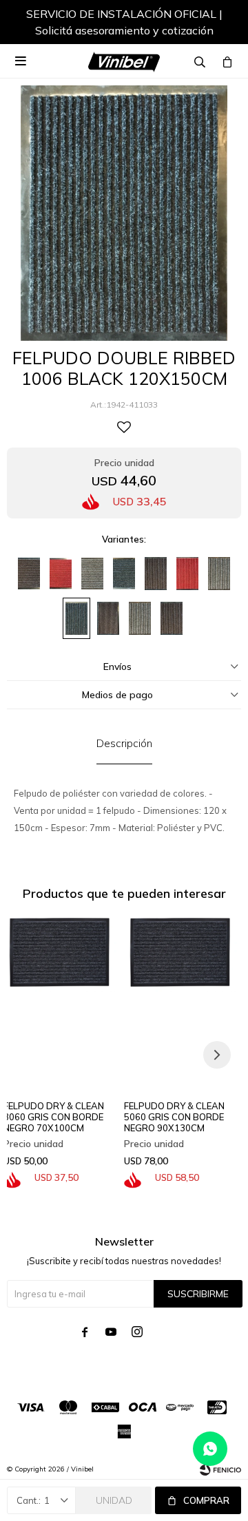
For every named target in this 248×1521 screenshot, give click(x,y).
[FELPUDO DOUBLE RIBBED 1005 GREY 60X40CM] (92, 573)
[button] (217, 24)
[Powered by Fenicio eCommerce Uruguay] (220, 1469)
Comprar (206, 1500)
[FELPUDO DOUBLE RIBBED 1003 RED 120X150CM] (187, 573)
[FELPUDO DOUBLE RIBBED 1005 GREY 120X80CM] (140, 618)
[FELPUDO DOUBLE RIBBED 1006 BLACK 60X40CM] (124, 573)
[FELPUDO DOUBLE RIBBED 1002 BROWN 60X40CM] (29, 573)
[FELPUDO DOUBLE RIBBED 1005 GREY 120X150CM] (219, 573)
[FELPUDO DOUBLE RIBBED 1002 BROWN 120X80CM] (171, 618)
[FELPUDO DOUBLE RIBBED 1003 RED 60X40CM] (60, 573)
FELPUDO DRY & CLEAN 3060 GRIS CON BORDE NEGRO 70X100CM (53, 1116)
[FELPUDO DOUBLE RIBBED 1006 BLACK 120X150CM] (76, 618)
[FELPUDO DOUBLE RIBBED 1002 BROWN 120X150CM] (155, 573)
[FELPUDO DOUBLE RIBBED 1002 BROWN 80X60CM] (108, 618)
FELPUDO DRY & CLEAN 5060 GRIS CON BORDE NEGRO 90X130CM (174, 1116)
